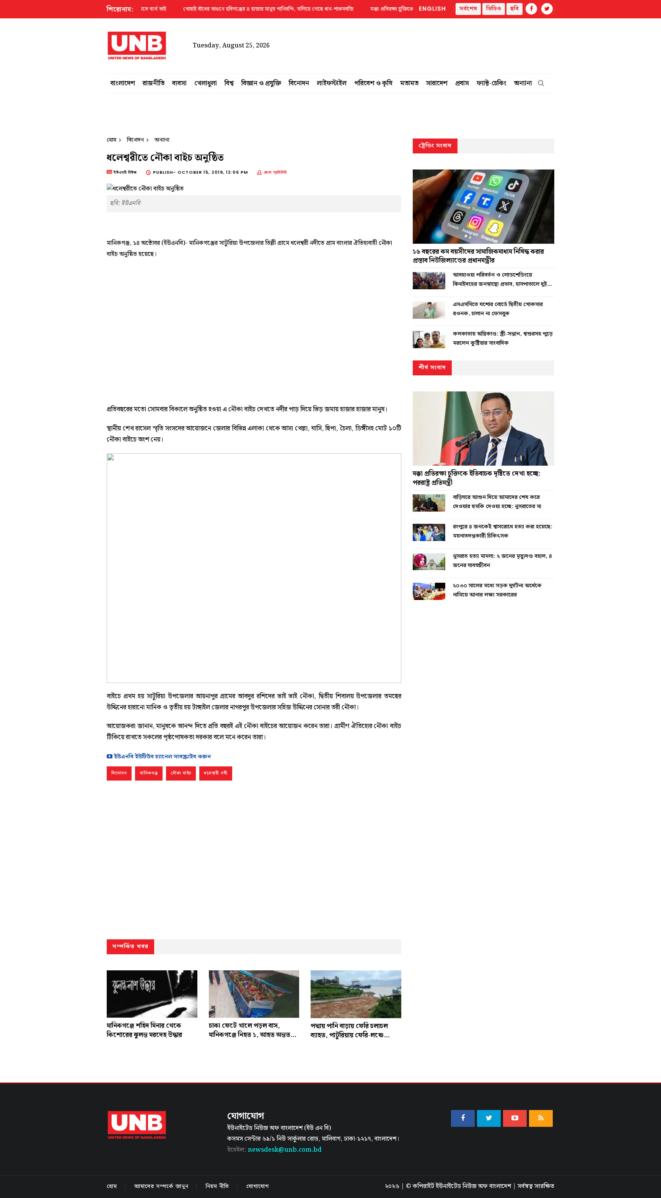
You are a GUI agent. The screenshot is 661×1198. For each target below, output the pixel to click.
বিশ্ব (229, 83)
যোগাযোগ (257, 1186)
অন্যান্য (523, 83)
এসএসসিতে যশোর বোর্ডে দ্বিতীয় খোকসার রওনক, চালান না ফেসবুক (498, 309)
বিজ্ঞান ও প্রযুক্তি (261, 83)
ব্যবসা (179, 83)
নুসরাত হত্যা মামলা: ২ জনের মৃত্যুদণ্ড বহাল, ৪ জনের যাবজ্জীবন (502, 561)
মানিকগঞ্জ (149, 773)
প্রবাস (462, 83)
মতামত (409, 83)
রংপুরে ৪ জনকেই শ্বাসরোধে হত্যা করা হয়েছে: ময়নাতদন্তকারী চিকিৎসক (502, 531)
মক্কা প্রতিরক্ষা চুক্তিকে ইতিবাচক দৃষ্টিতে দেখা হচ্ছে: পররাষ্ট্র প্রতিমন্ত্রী (477, 478)
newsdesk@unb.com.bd (274, 1150)
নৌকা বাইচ (181, 773)
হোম (111, 140)
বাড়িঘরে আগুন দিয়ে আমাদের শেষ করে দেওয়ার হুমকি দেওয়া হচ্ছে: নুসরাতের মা (497, 502)
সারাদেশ (437, 83)
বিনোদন (299, 83)
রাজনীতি (153, 83)
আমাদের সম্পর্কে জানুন (161, 1186)
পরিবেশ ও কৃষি (373, 83)
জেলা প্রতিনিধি (275, 172)
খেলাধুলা (205, 83)
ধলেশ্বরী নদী (216, 773)
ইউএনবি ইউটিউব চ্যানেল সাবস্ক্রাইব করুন (161, 756)
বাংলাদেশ (123, 83)
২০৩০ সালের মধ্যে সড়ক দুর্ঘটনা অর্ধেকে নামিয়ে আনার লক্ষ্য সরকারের (497, 590)
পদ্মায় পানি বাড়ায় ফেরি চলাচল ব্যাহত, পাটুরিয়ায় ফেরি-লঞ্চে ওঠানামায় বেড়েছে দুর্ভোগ (349, 1035)
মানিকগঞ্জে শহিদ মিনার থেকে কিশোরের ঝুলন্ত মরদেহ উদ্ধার (144, 1030)
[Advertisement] (254, 328)
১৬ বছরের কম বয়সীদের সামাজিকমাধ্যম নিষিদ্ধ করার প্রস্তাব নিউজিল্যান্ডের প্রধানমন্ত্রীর (478, 256)
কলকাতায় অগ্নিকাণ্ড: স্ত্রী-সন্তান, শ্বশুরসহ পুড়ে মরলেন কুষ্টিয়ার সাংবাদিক (503, 338)
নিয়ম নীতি (217, 1186)
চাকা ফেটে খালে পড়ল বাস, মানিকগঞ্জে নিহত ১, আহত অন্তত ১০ (249, 1035)
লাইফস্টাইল (332, 83)
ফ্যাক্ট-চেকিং (491, 83)
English (432, 9)
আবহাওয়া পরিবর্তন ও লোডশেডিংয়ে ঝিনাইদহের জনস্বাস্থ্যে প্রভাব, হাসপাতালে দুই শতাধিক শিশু (500, 280)
